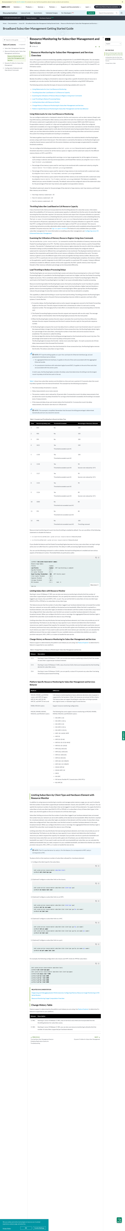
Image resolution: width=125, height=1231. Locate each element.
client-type (68, 887)
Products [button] (29, 7)
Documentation (10, 13)
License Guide (25, 13)
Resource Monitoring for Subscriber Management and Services (16, 58)
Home (5, 23)
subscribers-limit (60, 870)
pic (84, 931)
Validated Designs (52, 13)
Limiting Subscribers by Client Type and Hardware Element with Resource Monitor (114, 59)
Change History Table (110, 63)
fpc (75, 909)
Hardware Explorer (45, 18)
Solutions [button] (17, 7)
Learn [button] (87, 7)
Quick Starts (38, 13)
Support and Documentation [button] (70, 7)
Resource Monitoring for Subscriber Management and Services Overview (114, 53)
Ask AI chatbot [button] (21, 2)
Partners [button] (52, 7)
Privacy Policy (7, 1228)
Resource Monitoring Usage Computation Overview (48, 998)
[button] (119, 1220)
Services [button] (40, 7)
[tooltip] (107, 39)
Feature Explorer (31, 18)
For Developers (67, 13)
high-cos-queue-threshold (59, 228)
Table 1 (32, 381)
